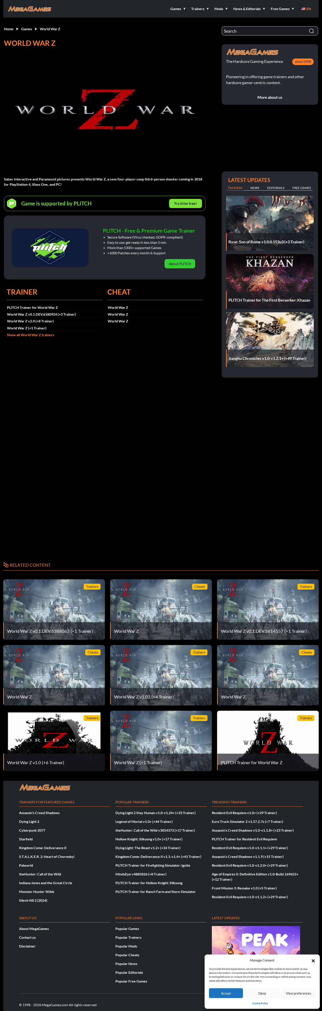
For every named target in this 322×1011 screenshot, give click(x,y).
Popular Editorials (129, 972)
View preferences (298, 993)
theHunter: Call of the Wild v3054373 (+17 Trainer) (155, 830)
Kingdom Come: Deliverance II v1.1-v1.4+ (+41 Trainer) (158, 856)
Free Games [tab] (301, 188)
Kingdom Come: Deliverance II (42, 848)
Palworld (26, 865)
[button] (313, 960)
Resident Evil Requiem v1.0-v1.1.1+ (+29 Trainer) (250, 848)
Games (26, 29)
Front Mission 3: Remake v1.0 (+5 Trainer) (244, 888)
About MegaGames (34, 928)
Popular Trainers (128, 937)
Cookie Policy (260, 1003)
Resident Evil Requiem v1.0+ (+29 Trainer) (244, 813)
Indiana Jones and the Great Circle (45, 883)
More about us (269, 97)
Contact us (27, 937)
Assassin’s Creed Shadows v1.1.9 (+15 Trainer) (248, 856)
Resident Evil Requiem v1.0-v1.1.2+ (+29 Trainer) (250, 897)
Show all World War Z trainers (30, 335)
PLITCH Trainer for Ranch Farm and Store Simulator (155, 891)
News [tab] (254, 188)
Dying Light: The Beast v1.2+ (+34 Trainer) (147, 848)
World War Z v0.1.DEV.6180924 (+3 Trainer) (41, 314)
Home (8, 29)
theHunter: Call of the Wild (40, 874)
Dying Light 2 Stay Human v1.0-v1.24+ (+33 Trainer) (155, 813)
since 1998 (303, 61)
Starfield (26, 839)
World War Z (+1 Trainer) (26, 328)
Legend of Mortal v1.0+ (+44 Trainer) (144, 821)
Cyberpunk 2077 (32, 830)
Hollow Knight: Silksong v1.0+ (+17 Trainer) (148, 839)
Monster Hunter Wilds (36, 891)
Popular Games (127, 928)
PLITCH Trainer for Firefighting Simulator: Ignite (152, 865)
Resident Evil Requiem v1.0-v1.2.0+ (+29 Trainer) (250, 865)
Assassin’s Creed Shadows (39, 813)
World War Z (50, 29)
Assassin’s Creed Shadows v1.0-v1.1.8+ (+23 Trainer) (253, 830)
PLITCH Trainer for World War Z (32, 307)
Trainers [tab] (235, 188)
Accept (226, 993)
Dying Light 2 (29, 821)
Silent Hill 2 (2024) (33, 900)
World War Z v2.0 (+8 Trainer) (30, 321)
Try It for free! (185, 203)
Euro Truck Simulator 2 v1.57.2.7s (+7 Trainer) (247, 821)
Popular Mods (126, 946)
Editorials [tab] (275, 188)
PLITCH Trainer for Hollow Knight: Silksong (148, 883)
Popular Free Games (131, 981)
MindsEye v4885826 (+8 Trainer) (140, 874)
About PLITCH (180, 264)
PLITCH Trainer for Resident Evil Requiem (244, 839)
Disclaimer (27, 946)
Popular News (126, 964)
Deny (262, 993)
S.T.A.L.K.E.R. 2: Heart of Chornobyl (46, 856)
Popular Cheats (127, 955)
